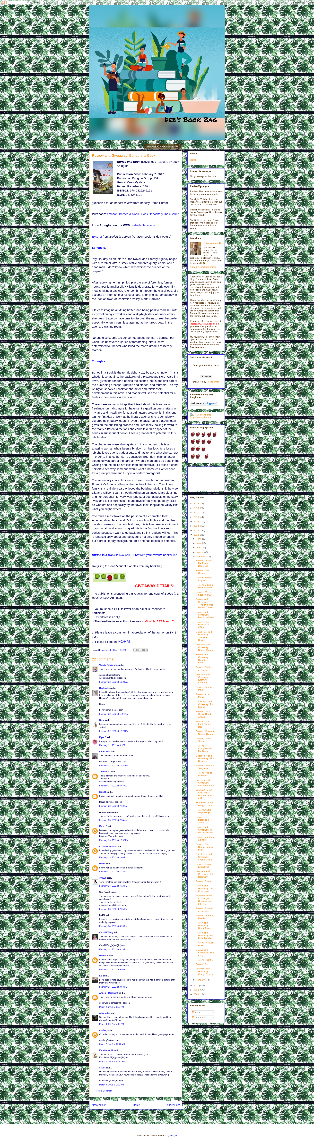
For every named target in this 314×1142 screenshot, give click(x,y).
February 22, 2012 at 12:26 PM (114, 731)
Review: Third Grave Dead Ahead (203, 714)
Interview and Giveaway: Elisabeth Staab (205, 783)
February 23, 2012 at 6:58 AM (113, 785)
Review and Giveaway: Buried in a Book (202, 658)
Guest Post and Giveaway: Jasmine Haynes (204, 636)
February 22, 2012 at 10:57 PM (114, 765)
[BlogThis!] (137, 650)
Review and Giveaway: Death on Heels (205, 615)
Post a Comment (104, 1091)
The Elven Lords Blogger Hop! (204, 804)
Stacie (102, 1068)
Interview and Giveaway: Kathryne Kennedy (203, 678)
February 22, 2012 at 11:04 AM (113, 714)
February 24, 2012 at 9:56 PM (113, 969)
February (201, 556)
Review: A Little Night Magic (203, 811)
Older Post (173, 1105)
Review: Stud (202, 964)
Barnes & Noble (129, 214)
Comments (200, 1017)
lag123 (102, 792)
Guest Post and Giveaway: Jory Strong (205, 704)
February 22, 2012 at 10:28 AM (114, 682)
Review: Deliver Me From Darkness (204, 563)
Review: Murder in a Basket (205, 838)
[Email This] (134, 650)
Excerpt (97, 236)
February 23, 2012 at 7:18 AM (113, 806)
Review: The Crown (202, 572)
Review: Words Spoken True (203, 593)
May (198, 543)
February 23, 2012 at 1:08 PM (113, 857)
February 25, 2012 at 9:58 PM (113, 987)
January (200, 979)
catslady (103, 1030)
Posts (197, 1012)
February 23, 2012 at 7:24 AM (113, 820)
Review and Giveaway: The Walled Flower (205, 830)
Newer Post (98, 1105)
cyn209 (102, 878)
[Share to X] (140, 650)
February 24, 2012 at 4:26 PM (113, 926)
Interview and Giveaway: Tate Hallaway (205, 874)
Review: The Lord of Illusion (205, 668)
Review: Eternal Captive (204, 579)
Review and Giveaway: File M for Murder (204, 935)
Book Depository (152, 214)
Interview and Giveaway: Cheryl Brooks (204, 971)
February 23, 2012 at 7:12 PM (113, 871)
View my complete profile (203, 267)
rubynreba (104, 1013)
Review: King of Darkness (204, 774)
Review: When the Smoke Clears (205, 732)
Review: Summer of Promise (204, 909)
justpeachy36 (213, 243)
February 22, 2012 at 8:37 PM (113, 745)
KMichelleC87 (106, 1050)
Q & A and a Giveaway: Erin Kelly (205, 953)
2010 (197, 990)
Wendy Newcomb (108, 665)
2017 (197, 512)
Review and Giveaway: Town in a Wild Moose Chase (204, 603)
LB (100, 976)
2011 (196, 985)
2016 (197, 517)
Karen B (103, 826)
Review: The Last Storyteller (205, 767)
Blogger (173, 1135)
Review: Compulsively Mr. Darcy (204, 748)
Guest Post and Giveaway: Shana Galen (204, 857)
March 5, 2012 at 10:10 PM (112, 1061)
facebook (149, 225)
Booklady (104, 688)
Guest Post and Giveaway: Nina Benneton (205, 758)
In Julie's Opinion (108, 846)
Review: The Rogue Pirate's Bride (204, 847)
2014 (197, 526)
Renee (102, 863)
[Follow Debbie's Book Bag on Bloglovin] (204, 405)
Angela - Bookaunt (108, 993)
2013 (197, 530)
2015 (197, 521)
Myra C (102, 737)
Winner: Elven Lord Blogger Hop (204, 724)
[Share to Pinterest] (146, 650)
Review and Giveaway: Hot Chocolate (204, 888)
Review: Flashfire (205, 960)
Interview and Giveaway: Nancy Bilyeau (204, 647)
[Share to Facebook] (143, 650)
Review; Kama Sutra (203, 740)
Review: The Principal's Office (202, 625)
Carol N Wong (106, 932)
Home (136, 1105)
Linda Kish (104, 751)
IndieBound (171, 214)
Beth (101, 720)
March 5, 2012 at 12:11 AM (112, 1044)
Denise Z (103, 955)
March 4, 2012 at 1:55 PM (111, 1007)
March (200, 552)
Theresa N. (104, 771)
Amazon (112, 214)
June (199, 538)
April (199, 547)
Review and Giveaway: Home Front (203, 925)
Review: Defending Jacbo (202, 820)
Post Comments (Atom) (142, 1115)
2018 (197, 508)
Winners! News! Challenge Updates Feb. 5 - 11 (205, 794)
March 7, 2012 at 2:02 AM (111, 1085)
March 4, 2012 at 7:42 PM (111, 1024)
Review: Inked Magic (203, 695)
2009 (197, 994)
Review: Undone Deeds (204, 917)
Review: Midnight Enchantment (204, 586)
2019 (197, 503)
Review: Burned (204, 881)
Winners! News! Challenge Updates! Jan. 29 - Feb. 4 (204, 899)
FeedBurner (213, 381)
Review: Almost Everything (203, 865)
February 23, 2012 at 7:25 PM (113, 909)
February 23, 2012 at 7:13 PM (113, 886)
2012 (197, 534)
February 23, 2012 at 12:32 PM (114, 840)
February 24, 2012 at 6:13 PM (113, 949)
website (136, 225)
